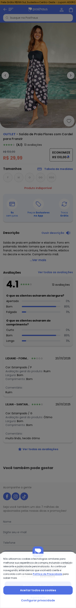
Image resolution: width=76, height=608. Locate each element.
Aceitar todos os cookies (38, 590)
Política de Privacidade (47, 574)
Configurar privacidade (38, 600)
